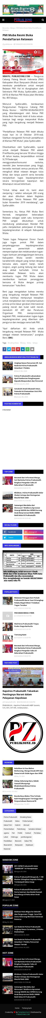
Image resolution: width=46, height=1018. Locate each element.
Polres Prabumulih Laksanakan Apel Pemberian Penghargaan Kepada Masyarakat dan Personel (28, 378)
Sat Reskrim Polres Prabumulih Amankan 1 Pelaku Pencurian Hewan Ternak (27, 942)
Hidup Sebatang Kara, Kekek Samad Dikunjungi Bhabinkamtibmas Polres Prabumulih (26, 785)
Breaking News (13, 343)
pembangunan (26, 837)
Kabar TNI (28, 841)
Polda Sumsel (27, 821)
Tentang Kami (20, 635)
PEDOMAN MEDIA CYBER (24, 613)
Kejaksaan (29, 845)
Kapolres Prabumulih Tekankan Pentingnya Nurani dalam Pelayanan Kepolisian (20, 694)
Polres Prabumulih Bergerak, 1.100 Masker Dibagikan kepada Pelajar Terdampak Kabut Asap (28, 879)
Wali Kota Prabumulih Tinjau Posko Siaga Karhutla (26, 625)
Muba (29, 343)
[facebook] (12, 532)
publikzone (8, 44)
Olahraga (14, 837)
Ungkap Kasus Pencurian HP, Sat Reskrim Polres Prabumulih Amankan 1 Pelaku (28, 365)
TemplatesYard (23, 1012)
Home (17, 1008)
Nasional (7, 849)
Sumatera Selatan (34, 829)
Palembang (21, 829)
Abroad (26, 825)
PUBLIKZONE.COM (23, 1014)
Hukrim (17, 825)
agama (6, 833)
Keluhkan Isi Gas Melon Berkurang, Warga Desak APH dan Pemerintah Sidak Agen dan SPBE (28, 770)
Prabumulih (8, 821)
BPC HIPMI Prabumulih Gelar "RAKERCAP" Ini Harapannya (26, 867)
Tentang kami (27, 1008)
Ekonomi (18, 841)
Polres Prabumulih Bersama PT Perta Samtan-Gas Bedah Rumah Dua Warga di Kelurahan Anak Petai (28, 893)
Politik (20, 833)
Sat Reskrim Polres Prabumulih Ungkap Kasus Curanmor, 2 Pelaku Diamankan (28, 929)
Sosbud (28, 833)
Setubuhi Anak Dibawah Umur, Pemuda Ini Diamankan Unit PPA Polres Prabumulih (28, 391)
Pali (13, 833)
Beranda (6, 28)
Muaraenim (8, 845)
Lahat (6, 837)
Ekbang (22, 343)
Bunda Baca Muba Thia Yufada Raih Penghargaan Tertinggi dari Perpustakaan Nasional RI (28, 798)
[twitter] (12, 537)
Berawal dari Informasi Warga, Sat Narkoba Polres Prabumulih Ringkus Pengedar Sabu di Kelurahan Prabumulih (27, 481)
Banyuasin (19, 845)
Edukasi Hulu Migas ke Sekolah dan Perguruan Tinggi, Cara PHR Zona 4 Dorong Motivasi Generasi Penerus (28, 915)
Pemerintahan (9, 829)
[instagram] (33, 532)
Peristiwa (37, 833)
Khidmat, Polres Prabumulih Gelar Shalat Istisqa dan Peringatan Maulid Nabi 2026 (28, 495)
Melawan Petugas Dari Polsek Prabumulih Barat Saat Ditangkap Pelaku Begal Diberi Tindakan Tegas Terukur (28, 601)
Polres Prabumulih (10, 817)
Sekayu (12, 28)
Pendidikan (8, 841)
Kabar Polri (8, 825)
